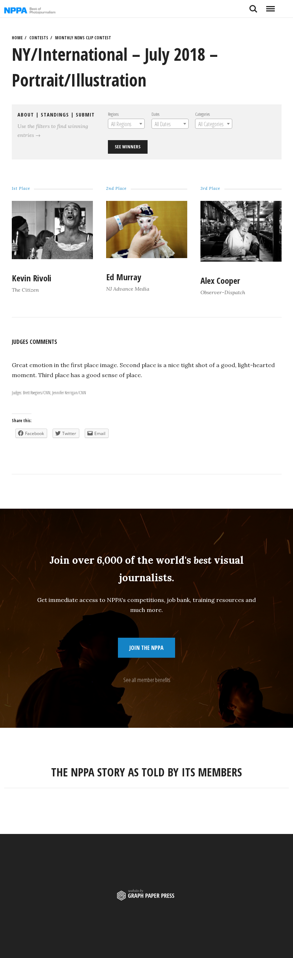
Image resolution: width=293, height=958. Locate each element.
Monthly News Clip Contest (83, 38)
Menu (270, 6)
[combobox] (126, 124)
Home (17, 38)
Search (253, 6)
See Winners (127, 146)
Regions (113, 114)
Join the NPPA (146, 648)
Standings (55, 114)
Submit (85, 114)
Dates (155, 114)
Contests (38, 38)
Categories (202, 114)
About (26, 114)
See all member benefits (146, 680)
